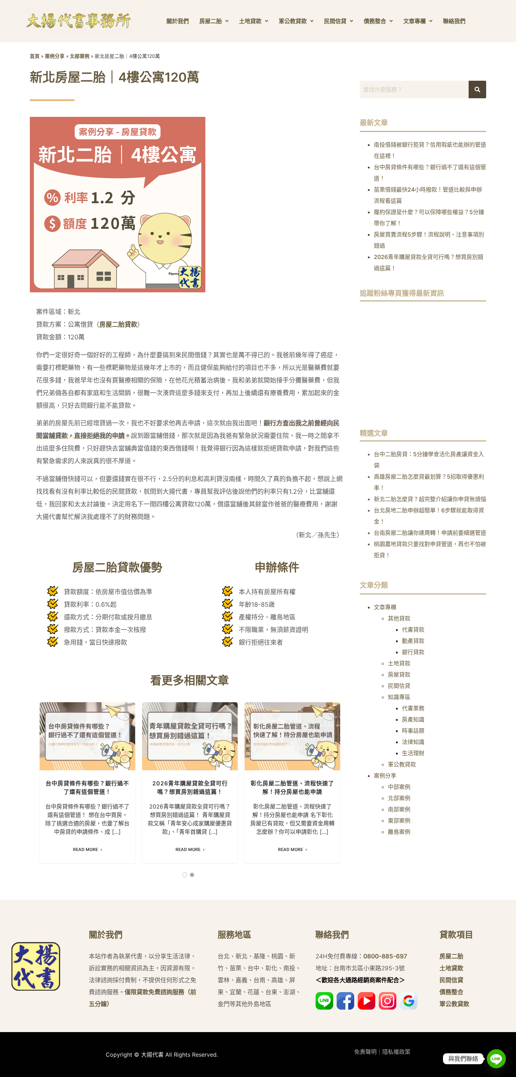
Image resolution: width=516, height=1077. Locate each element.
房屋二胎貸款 (118, 324)
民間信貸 (335, 21)
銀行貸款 (413, 652)
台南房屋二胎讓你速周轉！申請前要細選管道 (430, 532)
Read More (85, 849)
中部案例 (399, 786)
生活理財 (413, 753)
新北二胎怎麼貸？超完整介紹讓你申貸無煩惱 (430, 499)
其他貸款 (399, 618)
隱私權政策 (396, 1051)
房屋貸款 (399, 674)
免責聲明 (365, 1051)
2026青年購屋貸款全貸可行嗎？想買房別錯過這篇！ (189, 736)
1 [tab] (184, 874)
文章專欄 (414, 21)
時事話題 (413, 730)
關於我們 (177, 21)
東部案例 (399, 820)
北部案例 (80, 56)
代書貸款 (413, 629)
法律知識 (413, 741)
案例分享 (55, 56)
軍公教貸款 (293, 21)
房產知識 (413, 719)
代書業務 (413, 708)
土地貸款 (250, 21)
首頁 (35, 56)
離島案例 (399, 831)
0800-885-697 (385, 956)
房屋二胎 (210, 21)
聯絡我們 (454, 21)
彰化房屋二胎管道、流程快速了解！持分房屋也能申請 (292, 736)
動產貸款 (413, 640)
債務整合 (375, 21)
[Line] (496, 1058)
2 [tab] (192, 875)
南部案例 (399, 809)
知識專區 (399, 696)
